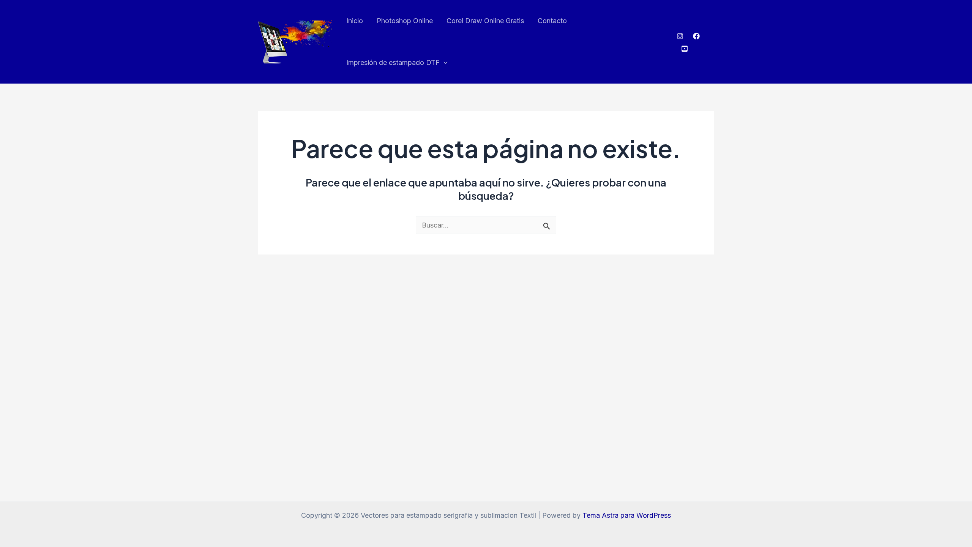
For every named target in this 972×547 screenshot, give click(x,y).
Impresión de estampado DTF (393, 62)
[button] (444, 63)
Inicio (354, 21)
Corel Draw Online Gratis (485, 21)
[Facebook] (696, 36)
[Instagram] (680, 36)
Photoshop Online (405, 21)
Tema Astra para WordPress (626, 515)
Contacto (552, 21)
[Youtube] (684, 48)
